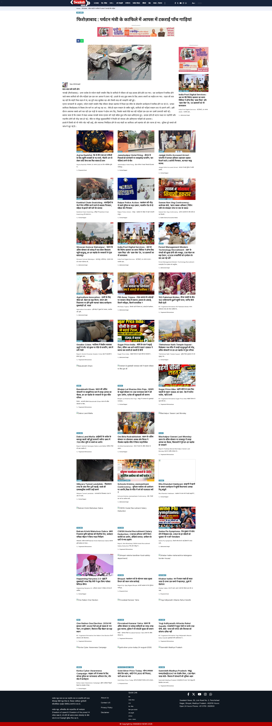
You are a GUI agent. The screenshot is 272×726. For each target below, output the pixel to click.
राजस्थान (120, 385)
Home (78, 8)
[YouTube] (180, 3)
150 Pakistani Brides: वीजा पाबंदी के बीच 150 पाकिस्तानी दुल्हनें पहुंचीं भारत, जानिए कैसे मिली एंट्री (177, 300)
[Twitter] (177, 3)
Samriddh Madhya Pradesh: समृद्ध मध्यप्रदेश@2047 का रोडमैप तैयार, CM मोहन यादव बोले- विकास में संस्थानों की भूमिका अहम (177, 673)
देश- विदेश (128, 341)
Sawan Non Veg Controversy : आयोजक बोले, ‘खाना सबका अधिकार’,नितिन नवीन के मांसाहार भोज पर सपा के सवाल (175, 205)
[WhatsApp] (186, 3)
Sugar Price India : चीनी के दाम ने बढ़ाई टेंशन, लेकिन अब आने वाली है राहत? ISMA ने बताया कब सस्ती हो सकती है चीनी (135, 347)
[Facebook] (175, 3)
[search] (189, 3)
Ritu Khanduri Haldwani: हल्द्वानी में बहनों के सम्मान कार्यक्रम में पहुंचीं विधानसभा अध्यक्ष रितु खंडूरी (177, 487)
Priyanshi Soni (82, 170)
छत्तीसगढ (161, 151)
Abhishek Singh (185, 115)
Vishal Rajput (123, 170)
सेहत (168, 527)
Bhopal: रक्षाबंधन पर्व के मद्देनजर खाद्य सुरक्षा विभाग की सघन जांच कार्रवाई (135, 580)
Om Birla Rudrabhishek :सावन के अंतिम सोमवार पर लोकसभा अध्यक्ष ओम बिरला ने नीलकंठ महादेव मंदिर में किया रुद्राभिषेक (135, 439)
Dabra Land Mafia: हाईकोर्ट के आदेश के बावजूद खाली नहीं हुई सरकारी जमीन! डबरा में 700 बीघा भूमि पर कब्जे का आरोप (93, 439)
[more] (164, 3)
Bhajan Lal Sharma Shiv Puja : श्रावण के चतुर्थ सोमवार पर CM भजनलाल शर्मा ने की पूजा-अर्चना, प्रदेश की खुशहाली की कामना (136, 392)
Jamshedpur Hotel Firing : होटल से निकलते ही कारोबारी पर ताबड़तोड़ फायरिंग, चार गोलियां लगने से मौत (135, 158)
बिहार (160, 341)
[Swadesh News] (80, 3)
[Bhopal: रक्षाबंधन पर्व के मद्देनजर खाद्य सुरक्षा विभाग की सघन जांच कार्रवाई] (136, 565)
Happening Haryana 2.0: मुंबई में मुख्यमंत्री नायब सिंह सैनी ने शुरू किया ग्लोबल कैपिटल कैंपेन (93, 581)
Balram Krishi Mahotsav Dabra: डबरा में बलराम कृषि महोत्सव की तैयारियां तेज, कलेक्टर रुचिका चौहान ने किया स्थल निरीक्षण (94, 534)
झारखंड (78, 385)
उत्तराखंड (79, 199)
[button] (78, 41)
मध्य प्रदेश (186, 91)
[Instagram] (183, 3)
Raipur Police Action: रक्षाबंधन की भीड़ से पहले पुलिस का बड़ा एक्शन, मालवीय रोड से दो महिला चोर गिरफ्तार (135, 205)
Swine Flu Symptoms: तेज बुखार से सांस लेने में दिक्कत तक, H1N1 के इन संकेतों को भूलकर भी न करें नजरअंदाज (176, 534)
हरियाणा (78, 575)
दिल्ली (180, 91)
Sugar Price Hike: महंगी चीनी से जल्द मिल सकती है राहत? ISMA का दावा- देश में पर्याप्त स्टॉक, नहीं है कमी (176, 392)
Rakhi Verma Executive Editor (169, 217)
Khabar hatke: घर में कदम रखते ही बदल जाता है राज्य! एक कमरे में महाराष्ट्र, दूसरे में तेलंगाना (175, 581)
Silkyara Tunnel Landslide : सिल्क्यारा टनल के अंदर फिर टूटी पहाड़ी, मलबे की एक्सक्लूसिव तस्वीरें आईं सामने (94, 487)
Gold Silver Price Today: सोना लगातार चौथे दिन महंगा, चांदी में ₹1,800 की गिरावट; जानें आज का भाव (135, 673)
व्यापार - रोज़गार (129, 667)
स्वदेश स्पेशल (121, 293)
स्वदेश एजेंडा (169, 199)
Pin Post (162, 199)
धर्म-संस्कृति (79, 151)
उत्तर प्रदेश (80, 12)
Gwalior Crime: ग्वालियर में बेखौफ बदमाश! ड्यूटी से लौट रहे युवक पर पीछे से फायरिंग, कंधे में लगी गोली (94, 347)
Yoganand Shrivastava (167, 312)
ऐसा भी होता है (162, 575)
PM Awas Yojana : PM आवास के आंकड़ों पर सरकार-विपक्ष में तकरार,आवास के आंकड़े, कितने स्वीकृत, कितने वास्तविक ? (135, 300)
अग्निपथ (128, 480)
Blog (120, 151)
